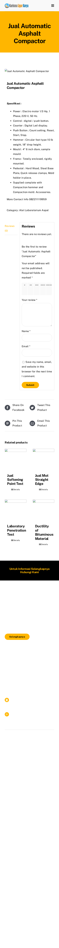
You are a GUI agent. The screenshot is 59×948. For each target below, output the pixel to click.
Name (26, 331)
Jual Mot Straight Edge (41, 479)
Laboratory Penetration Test (16, 530)
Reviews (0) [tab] (10, 228)
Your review (29, 299)
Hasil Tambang (14, 682)
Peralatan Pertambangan (20, 675)
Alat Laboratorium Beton (19, 663)
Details (16, 489)
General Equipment (16, 678)
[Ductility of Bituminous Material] (43, 510)
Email (26, 346)
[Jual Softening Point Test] (15, 459)
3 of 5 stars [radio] (37, 289)
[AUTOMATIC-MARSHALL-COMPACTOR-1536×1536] (29, 71)
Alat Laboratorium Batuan (20, 667)
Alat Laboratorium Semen (20, 660)
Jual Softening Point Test (15, 479)
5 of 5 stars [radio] (49, 289)
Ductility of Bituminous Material (44, 532)
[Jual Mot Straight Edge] (43, 459)
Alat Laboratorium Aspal (34, 210)
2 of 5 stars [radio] (31, 289)
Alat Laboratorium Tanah (20, 652)
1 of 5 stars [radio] (25, 289)
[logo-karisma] (16, 4)
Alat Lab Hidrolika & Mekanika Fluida (27, 671)
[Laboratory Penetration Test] (15, 510)
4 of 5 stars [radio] (43, 289)
